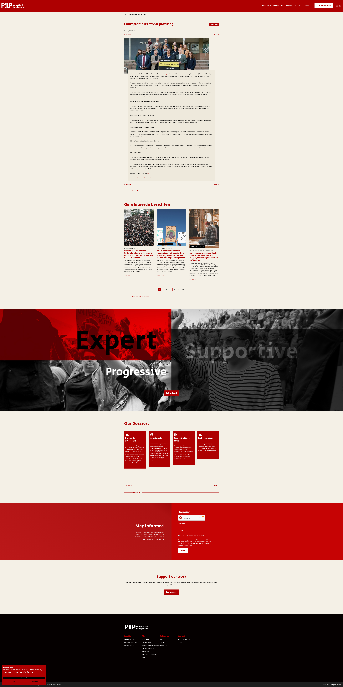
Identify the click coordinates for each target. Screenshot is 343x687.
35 (174, 289)
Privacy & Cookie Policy (149, 654)
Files (269, 6)
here (148, 173)
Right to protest (134, 248)
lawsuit (149, 178)
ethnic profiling (142, 178)
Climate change (168, 248)
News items (137, 31)
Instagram (163, 639)
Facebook (163, 645)
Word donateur (323, 5)
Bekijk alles (214, 25)
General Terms (146, 642)
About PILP (145, 639)
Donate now (171, 592)
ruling (165, 74)
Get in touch (171, 393)
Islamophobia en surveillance (205, 250)
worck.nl (337, 685)
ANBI (143, 657)
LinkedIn (162, 642)
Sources (276, 6)
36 (178, 289)
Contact (289, 6)
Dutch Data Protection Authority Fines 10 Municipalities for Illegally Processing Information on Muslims (203, 256)
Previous (128, 35)
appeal (136, 178)
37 (183, 289)
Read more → (127, 275)
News (264, 6)
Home (125, 14)
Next (216, 35)
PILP (281, 6)
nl (295, 5)
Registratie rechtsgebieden (151, 645)
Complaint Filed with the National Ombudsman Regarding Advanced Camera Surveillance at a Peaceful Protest (138, 254)
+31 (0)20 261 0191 (184, 639)
